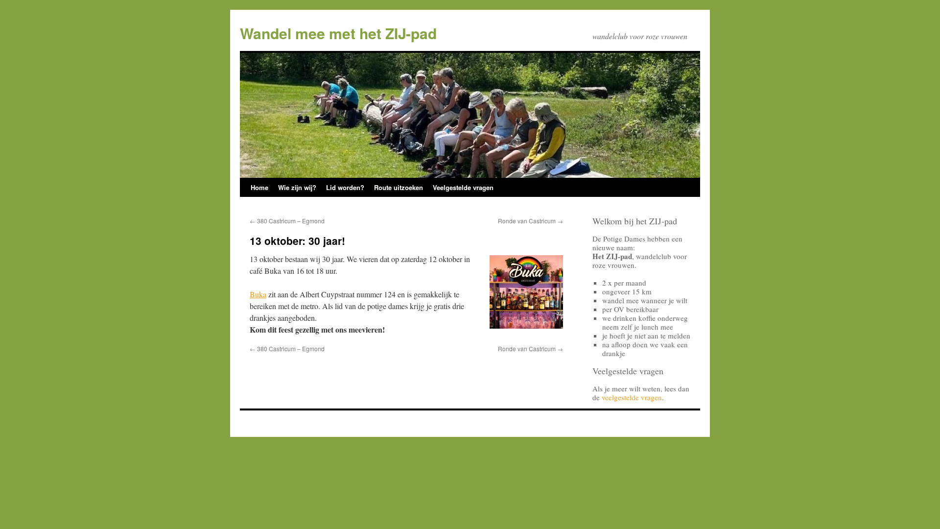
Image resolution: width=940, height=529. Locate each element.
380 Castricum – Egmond (287, 220)
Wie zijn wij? (297, 187)
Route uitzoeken (398, 187)
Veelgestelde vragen (463, 187)
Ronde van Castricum (530, 220)
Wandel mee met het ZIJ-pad (338, 33)
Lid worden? (345, 187)
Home (259, 187)
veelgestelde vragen (632, 397)
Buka (258, 294)
